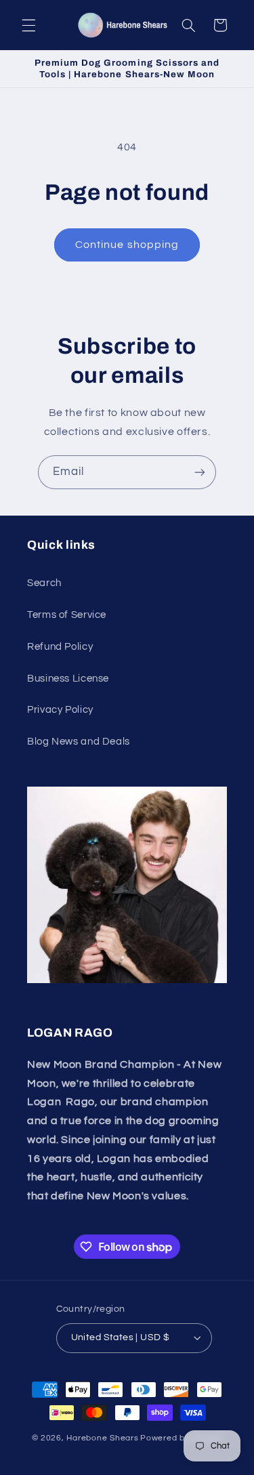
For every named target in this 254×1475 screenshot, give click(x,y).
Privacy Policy (60, 710)
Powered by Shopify (181, 1438)
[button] (28, 25)
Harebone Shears (102, 1438)
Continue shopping (127, 244)
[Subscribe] (199, 472)
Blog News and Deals (78, 741)
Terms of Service (66, 615)
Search (44, 583)
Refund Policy (60, 647)
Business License (68, 678)
